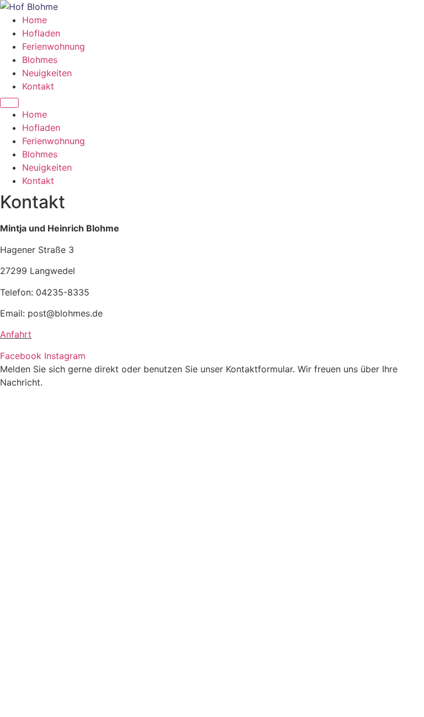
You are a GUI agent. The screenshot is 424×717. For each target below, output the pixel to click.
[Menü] (9, 103)
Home (34, 19)
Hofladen (41, 33)
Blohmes (39, 59)
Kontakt (38, 86)
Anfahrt (15, 334)
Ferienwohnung (53, 46)
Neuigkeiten (47, 72)
